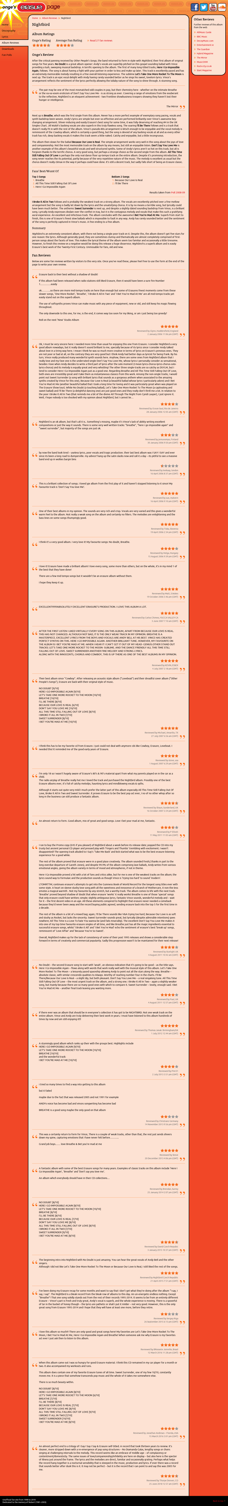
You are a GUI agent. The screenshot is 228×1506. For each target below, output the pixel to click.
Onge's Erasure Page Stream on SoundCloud (222, 7)
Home (5, 24)
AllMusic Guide (204, 32)
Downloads (14, 48)
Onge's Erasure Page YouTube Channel (213, 7)
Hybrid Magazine (205, 53)
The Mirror (202, 57)
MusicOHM (202, 62)
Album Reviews (10, 42)
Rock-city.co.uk (204, 66)
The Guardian (203, 49)
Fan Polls (14, 54)
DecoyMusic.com (205, 41)
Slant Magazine (204, 70)
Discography (14, 30)
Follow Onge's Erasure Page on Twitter (204, 7)
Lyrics (14, 36)
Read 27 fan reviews (101, 40)
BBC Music (202, 36)
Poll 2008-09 (178, 192)
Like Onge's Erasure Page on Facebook (195, 7)
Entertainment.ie (205, 45)
